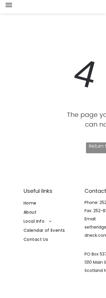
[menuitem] (52, 203)
